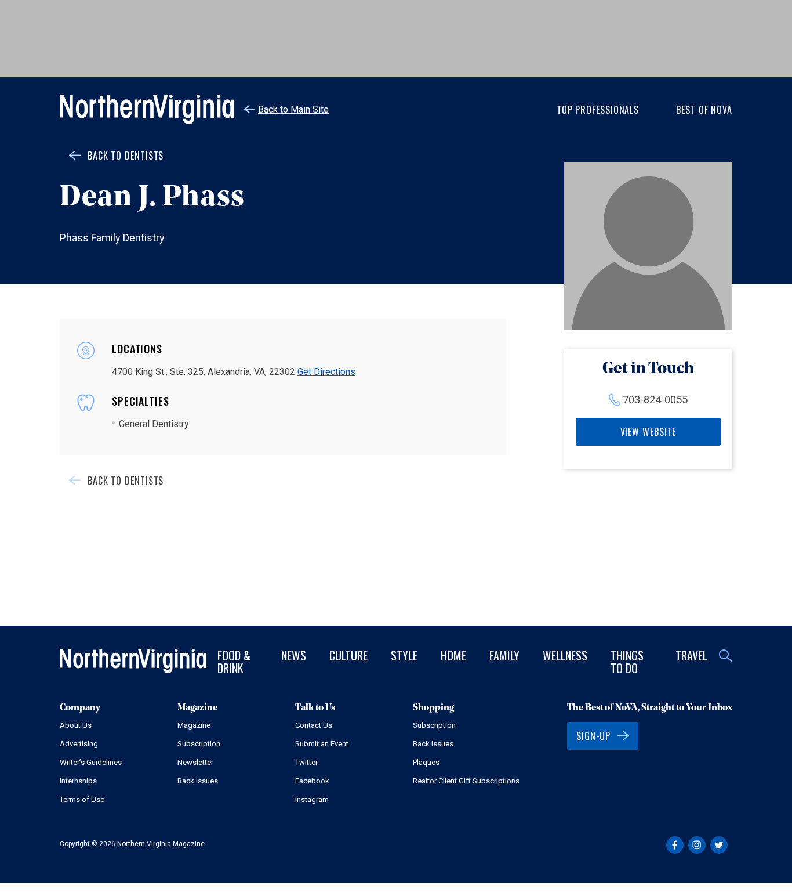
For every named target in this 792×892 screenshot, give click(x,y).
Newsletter (195, 762)
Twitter (306, 762)
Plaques (426, 762)
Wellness (565, 655)
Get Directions (326, 371)
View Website (648, 432)
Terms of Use (82, 799)
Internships (78, 781)
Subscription (198, 743)
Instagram (312, 799)
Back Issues (197, 781)
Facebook (312, 781)
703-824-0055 (655, 399)
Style (404, 655)
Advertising (79, 743)
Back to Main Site (293, 109)
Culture (348, 655)
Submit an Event (321, 743)
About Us (76, 725)
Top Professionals (598, 110)
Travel (691, 655)
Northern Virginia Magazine (147, 109)
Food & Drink (233, 662)
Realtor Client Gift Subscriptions (466, 781)
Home (453, 655)
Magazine (193, 725)
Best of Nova (704, 110)
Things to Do (627, 662)
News (293, 655)
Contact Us (313, 725)
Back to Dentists (126, 155)
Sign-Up (593, 736)
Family (504, 655)
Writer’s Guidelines (91, 762)
